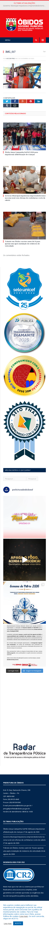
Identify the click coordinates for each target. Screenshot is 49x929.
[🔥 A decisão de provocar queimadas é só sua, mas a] (24, 560)
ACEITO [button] (18, 923)
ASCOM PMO (10, 58)
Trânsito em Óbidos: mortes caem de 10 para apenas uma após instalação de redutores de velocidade (22, 243)
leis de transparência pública (14, 896)
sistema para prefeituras (34, 887)
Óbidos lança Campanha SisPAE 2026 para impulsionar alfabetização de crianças (21, 153)
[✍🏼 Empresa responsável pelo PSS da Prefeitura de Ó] (24, 645)
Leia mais (24, 916)
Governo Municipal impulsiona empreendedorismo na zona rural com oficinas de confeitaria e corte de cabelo (25, 6)
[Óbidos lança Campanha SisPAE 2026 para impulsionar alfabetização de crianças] (24, 136)
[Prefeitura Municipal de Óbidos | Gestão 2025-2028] (24, 24)
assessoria (20, 889)
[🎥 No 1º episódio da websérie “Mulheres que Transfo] (24, 517)
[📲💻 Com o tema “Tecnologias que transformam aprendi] (24, 603)
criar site (18, 887)
